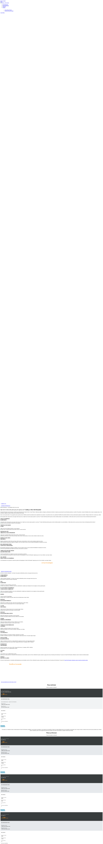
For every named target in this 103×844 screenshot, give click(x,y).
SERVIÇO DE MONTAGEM (6, 571)
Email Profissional (6, 5)
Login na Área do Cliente (9, 10)
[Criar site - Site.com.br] (4, 2)
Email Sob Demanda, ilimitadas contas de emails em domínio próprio (76, 660)
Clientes (4, 7)
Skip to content (3, 0)
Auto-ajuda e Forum (8, 9)
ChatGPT (4, 6)
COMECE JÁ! (3, 503)
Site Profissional (5, 4)
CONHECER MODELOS (5, 505)
